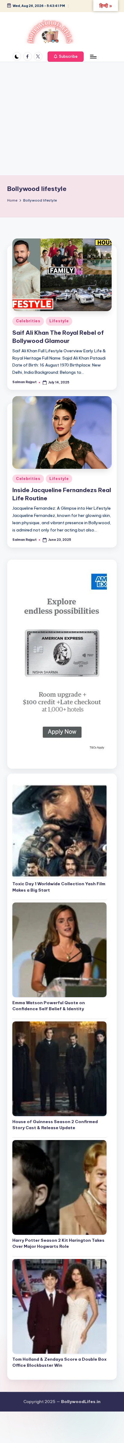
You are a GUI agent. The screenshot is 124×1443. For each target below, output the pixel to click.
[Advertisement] (62, 118)
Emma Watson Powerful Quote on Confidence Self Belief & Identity (48, 1005)
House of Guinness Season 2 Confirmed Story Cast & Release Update (55, 1124)
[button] (66, 56)
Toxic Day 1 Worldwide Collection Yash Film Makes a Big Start (58, 886)
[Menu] (93, 56)
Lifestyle (59, 321)
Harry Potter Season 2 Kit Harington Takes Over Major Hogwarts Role (58, 1243)
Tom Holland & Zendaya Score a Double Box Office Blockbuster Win (59, 1362)
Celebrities (28, 321)
